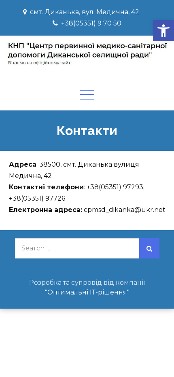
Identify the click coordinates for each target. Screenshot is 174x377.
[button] (163, 30)
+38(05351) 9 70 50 (91, 23)
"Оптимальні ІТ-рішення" (87, 292)
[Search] (149, 248)
